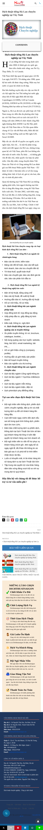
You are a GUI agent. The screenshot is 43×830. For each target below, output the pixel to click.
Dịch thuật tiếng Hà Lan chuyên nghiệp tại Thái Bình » (21, 533)
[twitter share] (3, 519)
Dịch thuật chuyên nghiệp (12, 790)
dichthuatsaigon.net (21, 777)
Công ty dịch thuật (27, 790)
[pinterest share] (12, 520)
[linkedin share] (16, 520)
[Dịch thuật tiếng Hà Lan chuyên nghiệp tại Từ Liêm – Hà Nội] (7, 570)
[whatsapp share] (21, 520)
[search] (35, 3)
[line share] (25, 520)
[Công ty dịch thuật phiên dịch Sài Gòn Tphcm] (19, 3)
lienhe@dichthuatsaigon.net (17, 732)
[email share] (8, 520)
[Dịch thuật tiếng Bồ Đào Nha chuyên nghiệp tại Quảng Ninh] (7, 556)
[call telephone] (40, 3)
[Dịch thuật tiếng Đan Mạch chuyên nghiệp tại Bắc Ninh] (7, 563)
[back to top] (38, 821)
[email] (10, 828)
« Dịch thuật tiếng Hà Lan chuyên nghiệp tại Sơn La (20, 541)
